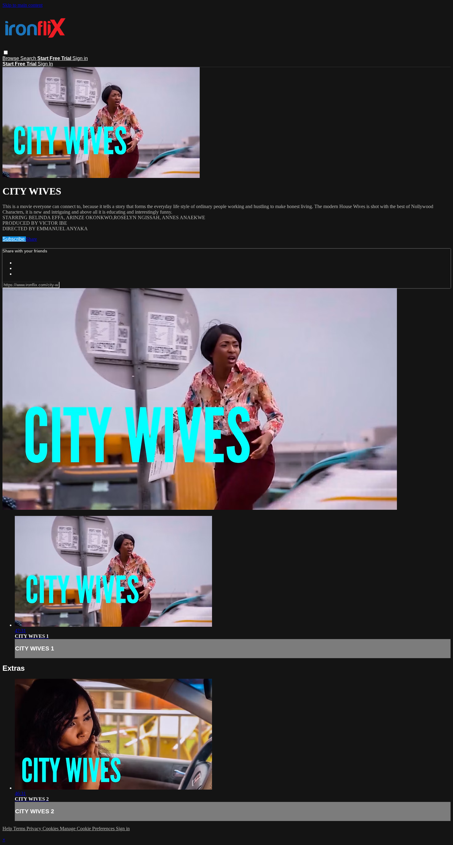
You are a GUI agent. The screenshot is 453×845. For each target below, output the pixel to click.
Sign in (80, 58)
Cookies (51, 828)
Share (31, 239)
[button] (6, 52)
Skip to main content (22, 5)
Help (7, 828)
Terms (20, 828)
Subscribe (14, 239)
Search (28, 58)
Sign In (45, 63)
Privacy (35, 828)
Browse (11, 58)
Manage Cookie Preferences (88, 828)
